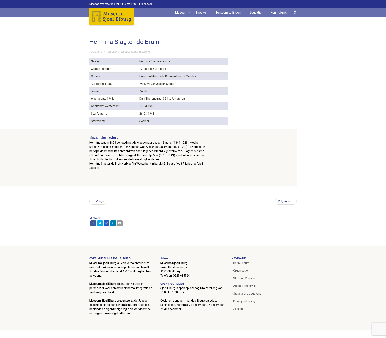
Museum (181, 12)
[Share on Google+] (106, 223)
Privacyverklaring (244, 301)
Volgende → (286, 201)
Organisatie (240, 270)
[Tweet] (100, 223)
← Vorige (98, 201)
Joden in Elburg (140, 52)
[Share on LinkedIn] (113, 223)
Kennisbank (278, 12)
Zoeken (238, 308)
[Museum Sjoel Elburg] (111, 16)
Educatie (255, 12)
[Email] (120, 223)
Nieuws (201, 12)
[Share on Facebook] (93, 223)
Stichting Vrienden (245, 278)
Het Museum (241, 263)
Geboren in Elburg (118, 52)
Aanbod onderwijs (244, 285)
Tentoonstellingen (228, 12)
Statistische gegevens (247, 293)
